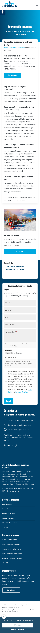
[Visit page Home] (9, 4)
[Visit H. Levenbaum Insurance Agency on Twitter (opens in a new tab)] (5, 275)
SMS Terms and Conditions (24, 488)
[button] (2, 12)
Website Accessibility (11, 491)
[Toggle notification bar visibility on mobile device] (4, 617)
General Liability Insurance (12, 558)
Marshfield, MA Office (15, 270)
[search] (33, 4)
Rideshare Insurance (10, 540)
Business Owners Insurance (12, 554)
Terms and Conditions (21, 392)
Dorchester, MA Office (15, 266)
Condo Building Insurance (12, 549)
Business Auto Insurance (11, 544)
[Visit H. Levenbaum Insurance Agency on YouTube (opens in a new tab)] (18, 275)
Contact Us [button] (8, 445)
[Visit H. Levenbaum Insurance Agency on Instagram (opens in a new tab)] (22, 275)
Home (6, 47)
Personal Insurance (17, 47)
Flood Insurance (8, 518)
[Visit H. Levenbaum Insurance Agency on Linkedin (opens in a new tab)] (14, 275)
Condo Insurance (8, 513)
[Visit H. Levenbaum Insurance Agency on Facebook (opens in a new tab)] (9, 275)
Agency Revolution (14, 607)
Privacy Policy (7, 488)
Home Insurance (8, 509)
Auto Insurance (7, 504)
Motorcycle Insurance (10, 523)
